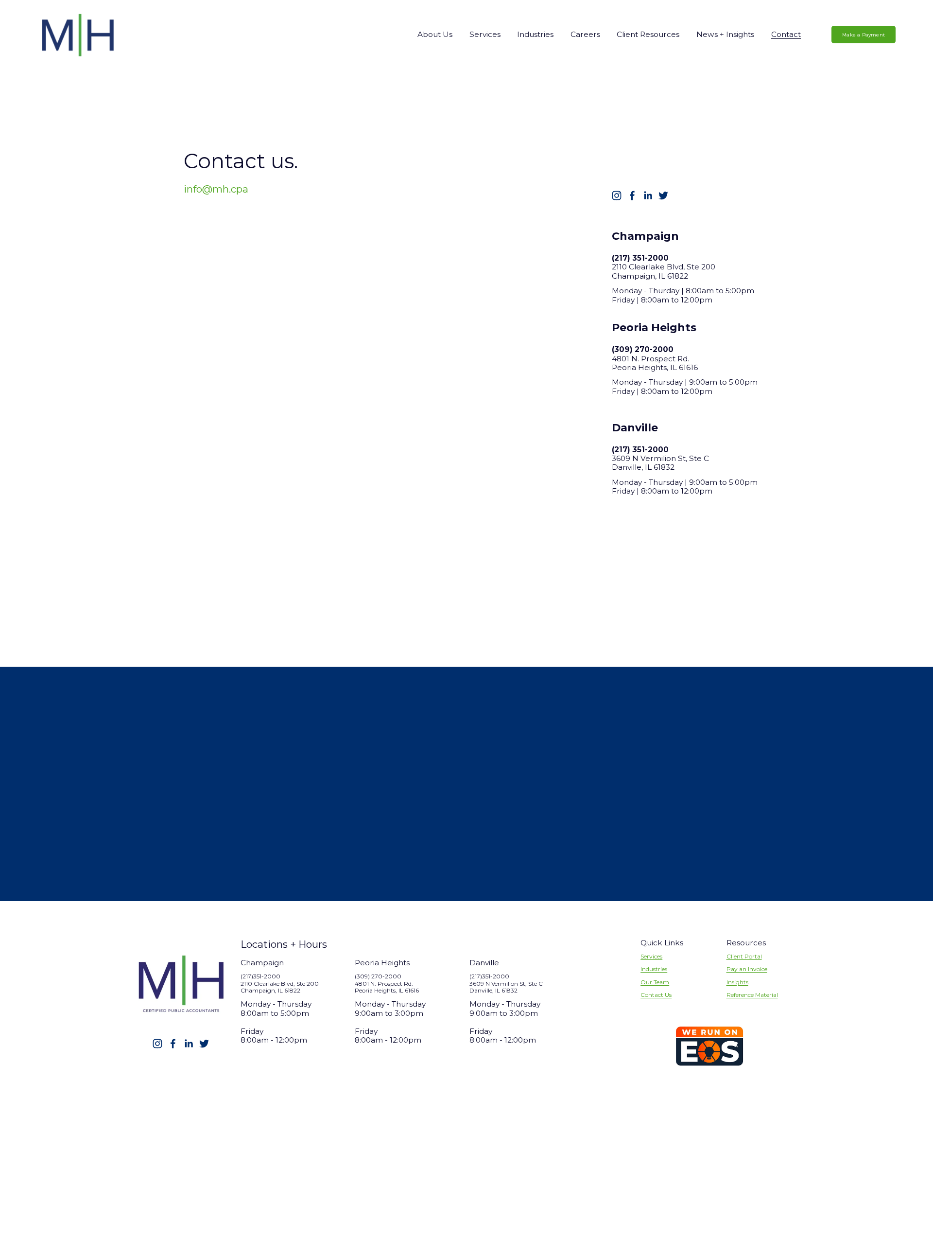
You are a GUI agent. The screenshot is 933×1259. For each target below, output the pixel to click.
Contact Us (656, 995)
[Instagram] (617, 195)
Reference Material (752, 995)
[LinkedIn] (648, 195)
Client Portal (744, 956)
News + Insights (725, 34)
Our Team (654, 982)
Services (651, 956)
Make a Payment (863, 34)
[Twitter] (663, 195)
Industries (653, 969)
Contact (786, 34)
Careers (585, 34)
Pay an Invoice (746, 969)
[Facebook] (632, 195)
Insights (737, 982)
